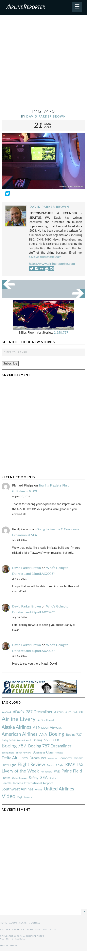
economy (52, 758)
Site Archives (8, 946)
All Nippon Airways (47, 727)
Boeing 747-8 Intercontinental (16, 740)
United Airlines (59, 789)
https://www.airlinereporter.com (52, 263)
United (38, 790)
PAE (57, 771)
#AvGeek (6, 712)
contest (59, 753)
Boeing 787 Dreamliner (49, 746)
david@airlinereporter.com (45, 257)
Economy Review (71, 758)
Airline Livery (19, 719)
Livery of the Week (20, 771)
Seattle (53, 778)
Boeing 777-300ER (46, 740)
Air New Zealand (45, 720)
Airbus (59, 712)
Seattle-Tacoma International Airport (27, 783)
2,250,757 (61, 332)
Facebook (18, 930)
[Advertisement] (43, 63)
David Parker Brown (46, 116)
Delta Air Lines (15, 758)
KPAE (70, 765)
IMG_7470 (43, 111)
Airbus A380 (74, 712)
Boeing (56, 734)
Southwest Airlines (17, 789)
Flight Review (31, 764)
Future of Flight (55, 765)
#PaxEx (18, 712)
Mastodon (49, 930)
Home (3, 923)
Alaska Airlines (16, 727)
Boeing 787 (14, 746)
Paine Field (72, 771)
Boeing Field (8, 753)
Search (24, 923)
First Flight (9, 765)
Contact (36, 923)
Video (8, 796)
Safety (33, 778)
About (13, 923)
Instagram (33, 930)
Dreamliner (38, 758)
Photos (6, 778)
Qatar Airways (19, 778)
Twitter (5, 930)
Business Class (43, 752)
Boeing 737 (74, 734)
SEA (44, 778)
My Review (46, 772)
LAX (80, 765)
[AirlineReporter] (43, 7)
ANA (43, 735)
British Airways (23, 753)
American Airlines (19, 734)
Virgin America (24, 797)
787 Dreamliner (39, 712)
